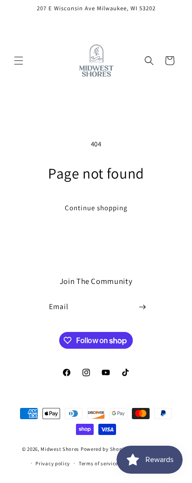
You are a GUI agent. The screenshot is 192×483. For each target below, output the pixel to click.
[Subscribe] (142, 307)
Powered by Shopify (105, 449)
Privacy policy (52, 463)
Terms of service (98, 463)
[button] (18, 60)
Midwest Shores (60, 449)
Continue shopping (96, 207)
